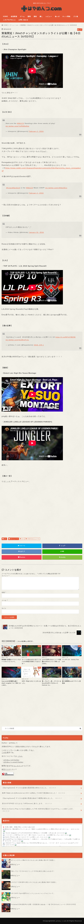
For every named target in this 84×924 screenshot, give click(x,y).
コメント (5, 576)
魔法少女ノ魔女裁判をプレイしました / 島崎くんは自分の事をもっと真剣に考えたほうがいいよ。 (37, 829)
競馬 (29, 16)
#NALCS (20, 123)
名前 (4, 592)
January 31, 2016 (36, 232)
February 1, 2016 (36, 131)
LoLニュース (14, 538)
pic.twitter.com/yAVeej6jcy (56, 188)
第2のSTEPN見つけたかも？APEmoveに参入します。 (27, 803)
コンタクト (18, 766)
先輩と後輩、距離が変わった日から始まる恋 (20, 827)
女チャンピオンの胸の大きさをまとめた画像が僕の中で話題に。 (33, 860)
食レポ (57, 16)
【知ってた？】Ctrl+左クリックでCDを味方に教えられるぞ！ (32, 871)
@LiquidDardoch (13, 188)
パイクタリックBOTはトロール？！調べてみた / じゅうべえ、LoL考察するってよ (32, 835)
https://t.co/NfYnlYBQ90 (65, 337)
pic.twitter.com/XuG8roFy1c (17, 340)
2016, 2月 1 (39, 345)
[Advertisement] (42, 512)
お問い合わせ (23, 20)
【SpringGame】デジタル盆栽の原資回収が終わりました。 (29, 788)
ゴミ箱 (75, 16)
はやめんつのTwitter (11, 760)
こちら (20, 756)
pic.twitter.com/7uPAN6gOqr (17, 126)
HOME (5, 16)
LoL (5, 538)
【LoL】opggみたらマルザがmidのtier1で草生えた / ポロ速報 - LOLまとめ (30, 833)
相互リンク (6, 769)
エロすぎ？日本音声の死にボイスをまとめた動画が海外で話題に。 (34, 882)
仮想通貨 (14, 16)
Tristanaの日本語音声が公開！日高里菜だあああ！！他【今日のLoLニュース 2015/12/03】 (43, 904)
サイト (4, 608)
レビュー (49, 16)
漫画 (35, 16)
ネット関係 (66, 16)
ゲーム (22, 16)
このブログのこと (9, 20)
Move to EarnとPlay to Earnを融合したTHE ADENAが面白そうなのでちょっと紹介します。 (38, 810)
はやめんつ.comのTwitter (13, 762)
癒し (41, 16)
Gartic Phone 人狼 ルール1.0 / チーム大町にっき (22, 837)
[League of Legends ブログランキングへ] (8, 774)
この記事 (5, 752)
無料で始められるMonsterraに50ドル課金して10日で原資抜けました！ (33, 793)
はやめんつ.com (61, 921)
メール (5, 600)
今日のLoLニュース (33, 538)
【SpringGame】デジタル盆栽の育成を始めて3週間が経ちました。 (32, 798)
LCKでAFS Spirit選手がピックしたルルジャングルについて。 (32, 893)
